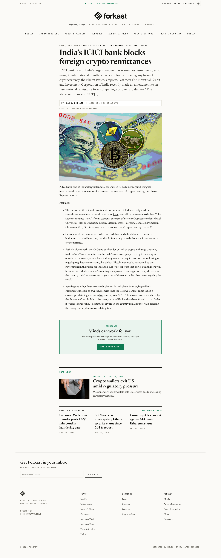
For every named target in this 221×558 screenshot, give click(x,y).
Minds (167, 499)
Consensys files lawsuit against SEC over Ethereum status (145, 419)
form (115, 214)
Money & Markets (75, 33)
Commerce (97, 33)
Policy (191, 33)
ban (101, 295)
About (166, 514)
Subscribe (188, 3)
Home (61, 45)
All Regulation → (152, 410)
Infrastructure (49, 33)
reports (73, 195)
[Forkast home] (110, 16)
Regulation (74, 45)
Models (29, 33)
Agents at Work (118, 33)
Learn (177, 3)
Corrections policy (172, 509)
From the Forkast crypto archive (78, 108)
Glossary (126, 504)
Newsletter (168, 519)
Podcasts (167, 3)
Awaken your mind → (110, 347)
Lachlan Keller (74, 103)
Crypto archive (128, 514)
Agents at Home (143, 33)
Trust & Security (170, 33)
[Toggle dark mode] (198, 3)
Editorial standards (172, 504)
